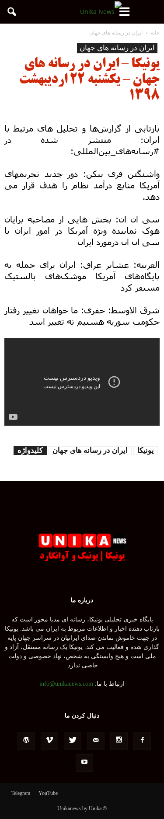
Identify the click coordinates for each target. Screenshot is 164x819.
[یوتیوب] (84, 763)
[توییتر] (72, 741)
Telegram (20, 793)
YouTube (48, 793)
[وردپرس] (26, 741)
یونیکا (145, 450)
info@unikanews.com (66, 683)
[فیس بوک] (142, 741)
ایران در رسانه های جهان (117, 48)
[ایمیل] (96, 741)
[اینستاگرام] (119, 741)
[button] (12, 12)
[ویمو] (49, 741)
